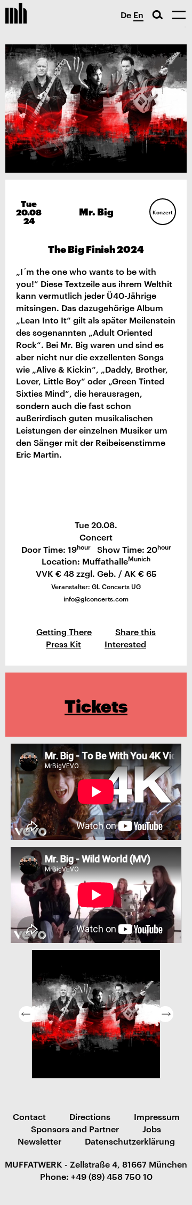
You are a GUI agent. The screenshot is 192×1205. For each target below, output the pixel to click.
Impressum (157, 1116)
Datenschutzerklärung (130, 1141)
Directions (89, 1116)
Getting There (64, 631)
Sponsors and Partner (75, 1128)
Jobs (151, 1128)
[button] (27, 1014)
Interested (125, 644)
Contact (29, 1116)
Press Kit (63, 644)
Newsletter (39, 1141)
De (126, 14)
